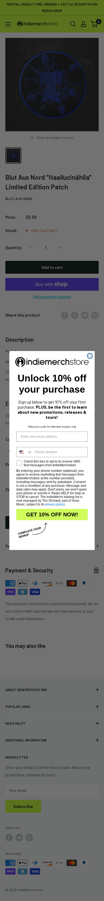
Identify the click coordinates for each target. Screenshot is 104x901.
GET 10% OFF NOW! (52, 514)
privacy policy (55, 504)
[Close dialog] (90, 355)
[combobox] (25, 452)
